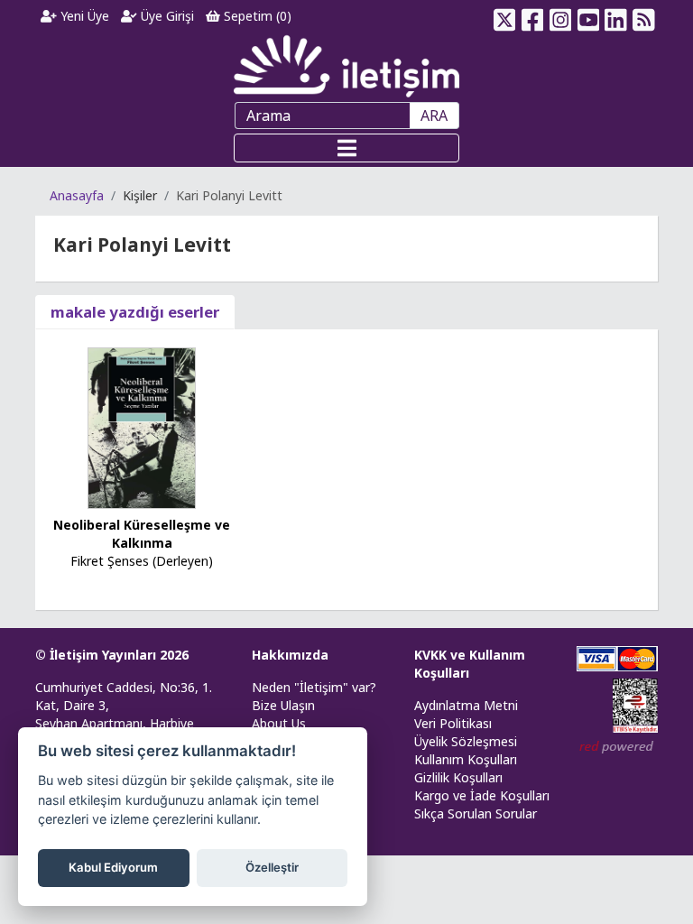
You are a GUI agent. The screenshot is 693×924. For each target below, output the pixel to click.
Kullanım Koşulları (465, 759)
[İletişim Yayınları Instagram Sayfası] (561, 16)
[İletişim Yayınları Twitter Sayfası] (505, 16)
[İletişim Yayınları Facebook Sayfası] (533, 16)
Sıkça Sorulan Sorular (475, 813)
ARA (434, 115)
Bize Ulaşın (283, 705)
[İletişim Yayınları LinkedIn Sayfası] (616, 16)
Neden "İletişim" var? (314, 687)
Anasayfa (77, 195)
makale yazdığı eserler (135, 311)
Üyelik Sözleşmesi (465, 741)
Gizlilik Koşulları (458, 777)
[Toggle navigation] (346, 148)
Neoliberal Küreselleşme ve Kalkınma (141, 533)
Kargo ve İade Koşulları (482, 795)
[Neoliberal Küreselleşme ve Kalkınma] (142, 426)
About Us (279, 723)
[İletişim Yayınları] (346, 65)
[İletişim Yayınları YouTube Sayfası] (588, 16)
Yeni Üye (83, 15)
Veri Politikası (453, 723)
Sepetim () (255, 15)
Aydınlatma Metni (466, 705)
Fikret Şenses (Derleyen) (141, 560)
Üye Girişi (165, 15)
